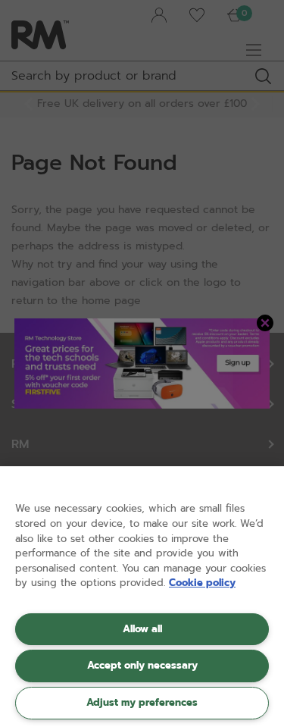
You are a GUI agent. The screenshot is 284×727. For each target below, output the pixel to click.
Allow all (142, 629)
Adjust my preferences (142, 702)
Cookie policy (202, 582)
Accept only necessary (142, 665)
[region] (142, 596)
